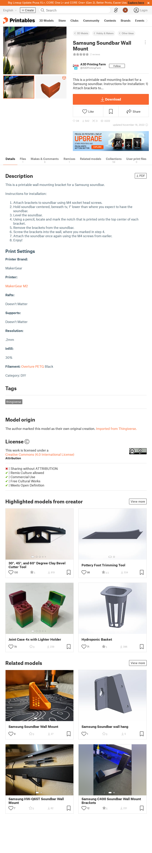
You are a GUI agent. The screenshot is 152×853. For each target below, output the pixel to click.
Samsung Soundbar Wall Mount (33, 726)
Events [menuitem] (139, 20)
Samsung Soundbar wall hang (105, 726)
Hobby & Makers (105, 33)
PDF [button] (142, 175)
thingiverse (13, 401)
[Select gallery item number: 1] (32, 557)
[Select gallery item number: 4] (43, 557)
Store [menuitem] (62, 20)
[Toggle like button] (11, 572)
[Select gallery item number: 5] (46, 557)
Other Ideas (128, 33)
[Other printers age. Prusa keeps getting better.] (111, 141)
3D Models (82, 33)
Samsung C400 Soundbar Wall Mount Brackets (111, 801)
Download (113, 99)
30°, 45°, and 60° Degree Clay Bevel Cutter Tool (37, 565)
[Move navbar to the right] (146, 20)
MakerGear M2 (16, 286)
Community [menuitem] (91, 20)
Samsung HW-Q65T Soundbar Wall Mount (36, 801)
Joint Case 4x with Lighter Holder (35, 639)
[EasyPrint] (116, 10)
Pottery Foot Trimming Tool (103, 565)
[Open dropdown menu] (145, 42)
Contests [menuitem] (110, 20)
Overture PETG (32, 366)
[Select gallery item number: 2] (36, 557)
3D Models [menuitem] (46, 20)
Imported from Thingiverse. (116, 428)
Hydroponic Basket (97, 639)
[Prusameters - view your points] (125, 10)
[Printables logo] (19, 20)
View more (138, 501)
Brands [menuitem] (125, 20)
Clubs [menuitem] (74, 20)
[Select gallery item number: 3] (40, 557)
